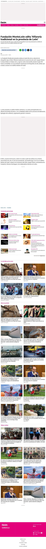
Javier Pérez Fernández (28, 297)
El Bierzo (31, 25)
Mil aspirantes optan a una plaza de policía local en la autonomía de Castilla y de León (34, 441)
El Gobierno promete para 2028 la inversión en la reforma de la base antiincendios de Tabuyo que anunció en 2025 (34, 320)
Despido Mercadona (40, 1)
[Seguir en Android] (33, 526)
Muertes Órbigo (23, 1)
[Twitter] (28, 50)
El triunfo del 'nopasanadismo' (31, 296)
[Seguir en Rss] (36, 534)
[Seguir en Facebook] (36, 532)
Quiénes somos (23, 539)
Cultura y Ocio (3, 207)
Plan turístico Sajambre (17, 1)
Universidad (26, 25)
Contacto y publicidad (23, 546)
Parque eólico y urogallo (29, 1)
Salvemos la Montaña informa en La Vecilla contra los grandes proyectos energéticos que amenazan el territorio (11, 442)
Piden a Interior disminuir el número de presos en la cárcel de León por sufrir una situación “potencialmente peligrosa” (11, 340)
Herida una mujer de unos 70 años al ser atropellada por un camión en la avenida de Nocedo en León (34, 360)
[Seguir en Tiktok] (33, 534)
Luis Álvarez (3, 382)
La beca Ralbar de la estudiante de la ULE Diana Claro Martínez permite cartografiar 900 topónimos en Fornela (11, 297)
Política (8, 25)
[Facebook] (23, 50)
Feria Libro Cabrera (34, 1)
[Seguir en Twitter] (35, 532)
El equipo (23, 540)
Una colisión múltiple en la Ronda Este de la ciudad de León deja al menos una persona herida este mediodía (11, 360)
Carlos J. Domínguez (4, 280)
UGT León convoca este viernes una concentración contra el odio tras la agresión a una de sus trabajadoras (32, 461)
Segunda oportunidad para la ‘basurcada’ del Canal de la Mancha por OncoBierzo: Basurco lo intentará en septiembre (11, 399)
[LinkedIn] (31, 50)
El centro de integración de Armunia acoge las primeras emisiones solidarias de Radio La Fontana (34, 399)
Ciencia (21, 25)
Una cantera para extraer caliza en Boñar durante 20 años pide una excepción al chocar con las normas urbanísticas (34, 340)
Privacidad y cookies (23, 542)
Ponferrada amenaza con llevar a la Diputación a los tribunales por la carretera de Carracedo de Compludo (34, 278)
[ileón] (8, 525)
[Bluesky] (25, 50)
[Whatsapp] (20, 50)
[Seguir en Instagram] (39, 532)
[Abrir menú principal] (44, 22)
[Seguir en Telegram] (38, 532)
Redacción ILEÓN (27, 323)
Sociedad (16, 25)
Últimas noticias (4, 425)
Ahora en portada (5, 303)
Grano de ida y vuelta (11, 1)
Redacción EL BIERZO (5, 300)
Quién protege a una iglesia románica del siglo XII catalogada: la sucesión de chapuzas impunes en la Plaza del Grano (11, 278)
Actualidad (3, 25)
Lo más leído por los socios (7, 261)
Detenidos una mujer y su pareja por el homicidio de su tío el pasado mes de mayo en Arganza (34, 418)
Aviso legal (23, 544)
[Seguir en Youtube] (41, 532)
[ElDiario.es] (41, 25)
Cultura (12, 25)
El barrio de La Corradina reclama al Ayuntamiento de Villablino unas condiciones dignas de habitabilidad (10, 379)
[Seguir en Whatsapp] (35, 534)
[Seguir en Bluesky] (33, 532)
